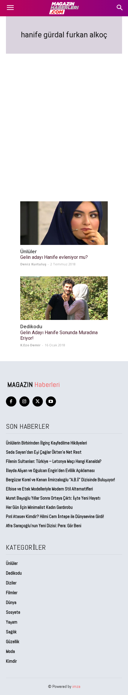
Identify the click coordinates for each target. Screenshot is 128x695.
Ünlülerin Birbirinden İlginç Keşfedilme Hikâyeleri (46, 443)
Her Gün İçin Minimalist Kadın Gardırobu (39, 507)
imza (76, 686)
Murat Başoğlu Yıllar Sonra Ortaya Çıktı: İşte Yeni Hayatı (53, 498)
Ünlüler (28, 251)
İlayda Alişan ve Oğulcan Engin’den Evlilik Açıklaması (50, 470)
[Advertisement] (64, 120)
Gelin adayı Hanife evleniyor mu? (54, 257)
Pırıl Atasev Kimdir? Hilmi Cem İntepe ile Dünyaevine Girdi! (55, 516)
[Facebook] (11, 401)
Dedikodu (31, 326)
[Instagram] (24, 401)
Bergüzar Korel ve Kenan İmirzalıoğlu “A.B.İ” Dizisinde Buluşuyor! (60, 479)
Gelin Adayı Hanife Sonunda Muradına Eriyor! (59, 335)
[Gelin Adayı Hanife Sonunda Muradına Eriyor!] (64, 298)
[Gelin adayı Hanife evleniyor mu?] (64, 223)
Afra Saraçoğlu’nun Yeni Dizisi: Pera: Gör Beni (43, 525)
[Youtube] (51, 401)
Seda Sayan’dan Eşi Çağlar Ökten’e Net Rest (44, 452)
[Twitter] (37, 401)
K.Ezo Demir (30, 345)
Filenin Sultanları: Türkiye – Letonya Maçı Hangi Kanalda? (54, 461)
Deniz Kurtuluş (33, 264)
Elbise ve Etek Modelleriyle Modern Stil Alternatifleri (49, 489)
